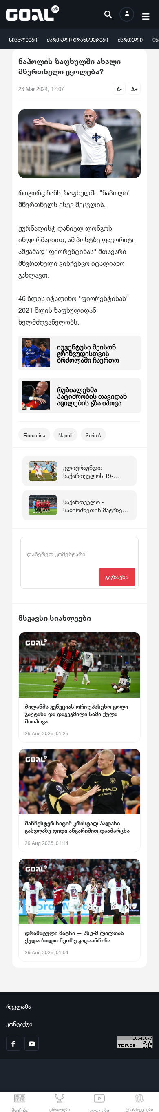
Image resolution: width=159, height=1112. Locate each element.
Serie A (93, 434)
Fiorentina (34, 434)
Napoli (65, 434)
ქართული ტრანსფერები (77, 39)
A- (119, 88)
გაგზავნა (116, 576)
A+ (134, 88)
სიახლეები (23, 39)
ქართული (130, 39)
